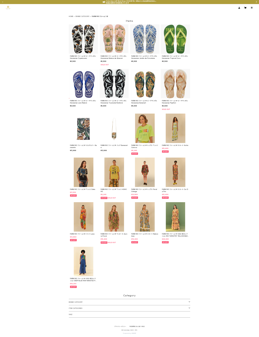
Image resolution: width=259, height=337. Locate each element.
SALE (70, 314)
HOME (71, 16)
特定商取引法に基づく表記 (137, 326)
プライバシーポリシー (120, 326)
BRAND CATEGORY (82, 16)
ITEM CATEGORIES (75, 308)
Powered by (127, 333)
